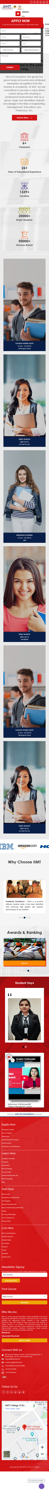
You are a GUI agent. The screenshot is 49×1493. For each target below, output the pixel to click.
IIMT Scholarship (7, 1179)
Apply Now (5, 1136)
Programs (5, 1162)
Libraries (5, 1247)
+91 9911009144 (10, 1372)
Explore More (22, 118)
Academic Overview (8, 1158)
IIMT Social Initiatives (8, 1233)
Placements (5, 1165)
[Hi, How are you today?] (41, 1486)
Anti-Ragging (6, 1201)
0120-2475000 (20, 1366)
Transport (5, 1253)
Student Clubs (6, 1240)
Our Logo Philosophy (9, 1214)
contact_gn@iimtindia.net (13, 1362)
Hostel (4, 1250)
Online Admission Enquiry (10, 1140)
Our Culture (5, 1243)
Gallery (4, 1211)
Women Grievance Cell (9, 1204)
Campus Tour (6, 1257)
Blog (3, 1182)
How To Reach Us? (8, 1218)
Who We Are (6, 1194)
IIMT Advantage (7, 1169)
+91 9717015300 (10, 1369)
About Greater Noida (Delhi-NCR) (12, 1208)
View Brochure (6, 1143)
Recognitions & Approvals (10, 1197)
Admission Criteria (8, 1129)
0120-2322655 (10, 1366)
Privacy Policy (6, 1221)
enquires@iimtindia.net (12, 1359)
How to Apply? (7, 1133)
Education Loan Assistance (11, 1146)
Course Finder (6, 1172)
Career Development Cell (10, 1175)
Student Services (7, 1236)
